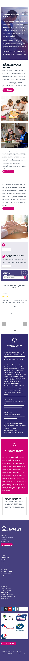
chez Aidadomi (7, 544)
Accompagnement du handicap (8, 596)
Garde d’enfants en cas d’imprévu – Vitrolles (14, 366)
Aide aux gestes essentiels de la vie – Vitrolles (14, 420)
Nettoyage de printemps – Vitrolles (12, 399)
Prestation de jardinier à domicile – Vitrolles (14, 368)
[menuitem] (7, 653)
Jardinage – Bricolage (6, 590)
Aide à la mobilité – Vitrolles (10, 418)
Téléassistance (4, 598)
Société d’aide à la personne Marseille (11, 472)
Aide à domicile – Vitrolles (10, 428)
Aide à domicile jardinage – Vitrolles (12, 372)
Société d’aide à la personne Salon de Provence (13, 466)
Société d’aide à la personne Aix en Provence (12, 469)
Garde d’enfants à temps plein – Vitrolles (13, 364)
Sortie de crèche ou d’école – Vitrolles (12, 381)
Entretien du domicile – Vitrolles (11, 398)
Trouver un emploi (5, 563)
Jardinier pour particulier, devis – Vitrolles (13, 370)
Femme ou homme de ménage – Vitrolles (13, 390)
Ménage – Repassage (6, 588)
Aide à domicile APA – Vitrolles (11, 409)
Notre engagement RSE (6, 573)
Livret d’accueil (4, 577)
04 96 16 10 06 (6, 541)
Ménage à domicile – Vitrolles (11, 430)
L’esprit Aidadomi (5, 557)
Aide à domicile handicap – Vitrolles (12, 414)
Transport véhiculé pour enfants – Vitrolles (13, 388)
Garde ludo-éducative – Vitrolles (11, 383)
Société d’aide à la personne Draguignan (15, 485)
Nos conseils (3, 561)
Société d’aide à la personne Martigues (14, 465)
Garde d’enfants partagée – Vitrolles (12, 363)
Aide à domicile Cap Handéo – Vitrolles (13, 407)
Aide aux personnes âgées (7, 594)
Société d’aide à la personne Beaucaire (11, 487)
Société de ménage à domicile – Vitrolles (13, 432)
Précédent (4, 324)
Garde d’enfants (4, 592)
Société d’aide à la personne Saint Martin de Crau (13, 468)
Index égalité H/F (4, 579)
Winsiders (19, 651)
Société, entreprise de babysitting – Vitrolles (14, 354)
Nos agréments (4, 575)
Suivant (25, 324)
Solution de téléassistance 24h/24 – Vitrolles (14, 405)
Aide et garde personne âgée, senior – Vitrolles (15, 374)
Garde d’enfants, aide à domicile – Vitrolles (14, 352)
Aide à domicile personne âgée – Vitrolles (13, 376)
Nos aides (3, 559)
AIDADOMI (8, 651)
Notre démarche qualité (6, 571)
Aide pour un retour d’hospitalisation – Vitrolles (14, 416)
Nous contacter (4, 565)
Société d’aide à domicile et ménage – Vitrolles (15, 396)
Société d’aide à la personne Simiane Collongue (13, 471)
